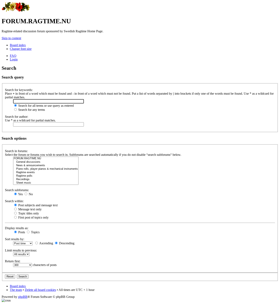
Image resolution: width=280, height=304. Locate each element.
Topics (35, 232)
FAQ (13, 55)
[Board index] (16, 11)
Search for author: (16, 116)
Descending (66, 243)
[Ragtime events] (45, 172)
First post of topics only (33, 217)
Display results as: (16, 228)
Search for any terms (31, 109)
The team (16, 290)
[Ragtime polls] (45, 176)
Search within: (14, 201)
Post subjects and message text (37, 205)
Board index (18, 45)
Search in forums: (16, 151)
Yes (20, 194)
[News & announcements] (45, 165)
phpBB (22, 296)
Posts (21, 232)
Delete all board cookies (40, 290)
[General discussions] (45, 162)
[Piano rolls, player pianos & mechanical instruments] (45, 169)
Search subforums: (17, 190)
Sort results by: (14, 239)
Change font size (21, 48)
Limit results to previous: (21, 250)
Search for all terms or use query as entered (45, 105)
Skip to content (11, 38)
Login (14, 59)
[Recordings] (45, 179)
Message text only (29, 209)
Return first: (12, 261)
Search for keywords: (19, 90)
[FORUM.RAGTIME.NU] (45, 158)
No (30, 194)
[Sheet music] (45, 183)
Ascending (46, 243)
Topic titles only (28, 213)
